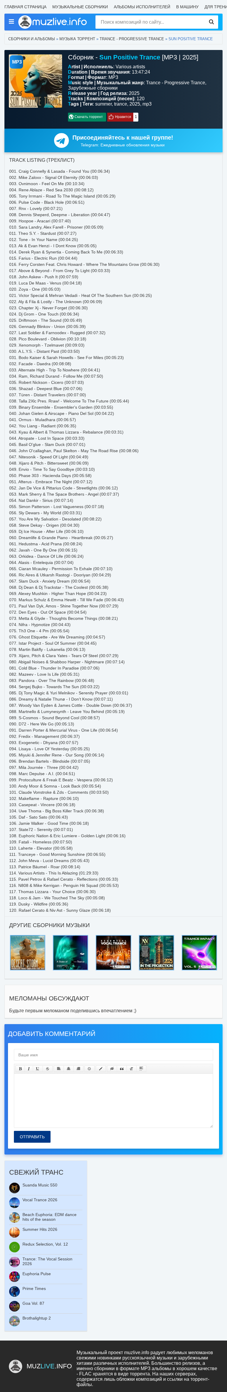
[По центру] (69, 1069)
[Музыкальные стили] (11, 22)
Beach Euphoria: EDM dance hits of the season (49, 1217)
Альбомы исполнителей (142, 6)
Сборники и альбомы (31, 39)
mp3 (147, 103)
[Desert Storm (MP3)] (27, 936)
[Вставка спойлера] (141, 1069)
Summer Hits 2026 (39, 1229)
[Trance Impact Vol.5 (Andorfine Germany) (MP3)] (199, 936)
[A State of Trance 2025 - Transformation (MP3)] (70, 936)
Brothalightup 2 (36, 1318)
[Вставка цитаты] (122, 1069)
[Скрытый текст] (112, 1069)
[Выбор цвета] (101, 1069)
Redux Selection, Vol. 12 (45, 1244)
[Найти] (211, 22)
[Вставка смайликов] (90, 1069)
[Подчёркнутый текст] (38, 1069)
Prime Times (34, 1288)
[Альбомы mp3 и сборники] (52, 22)
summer (103, 103)
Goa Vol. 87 (33, 1303)
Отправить (32, 1136)
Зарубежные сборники (93, 87)
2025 (134, 103)
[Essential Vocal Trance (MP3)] (113, 936)
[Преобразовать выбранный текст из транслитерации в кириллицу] (132, 1069)
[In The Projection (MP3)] (156, 936)
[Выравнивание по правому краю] (78, 1069)
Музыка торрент (77, 39)
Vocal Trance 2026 (39, 1199)
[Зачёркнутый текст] (48, 1069)
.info (49, 1366)
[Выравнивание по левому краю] (59, 1069)
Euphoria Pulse (36, 1273)
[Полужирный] (20, 1069)
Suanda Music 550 (39, 1185)
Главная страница (25, 6)
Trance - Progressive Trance (132, 39)
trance (120, 103)
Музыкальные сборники (80, 6)
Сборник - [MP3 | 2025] (133, 57)
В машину (187, 6)
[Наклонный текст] (29, 1069)
